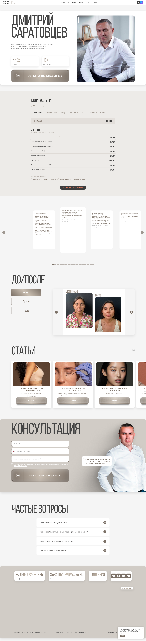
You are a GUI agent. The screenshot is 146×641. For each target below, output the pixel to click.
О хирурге (62, 2)
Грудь (63, 112)
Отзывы (74, 2)
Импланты (74, 112)
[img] (31, 374)
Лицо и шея (37, 112)
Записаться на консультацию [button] (45, 75)
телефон (18, 579)
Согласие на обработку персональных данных (73, 632)
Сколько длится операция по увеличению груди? (31, 390)
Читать (31, 400)
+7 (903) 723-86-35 (29, 575)
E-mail (52, 579)
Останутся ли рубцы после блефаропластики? (73, 390)
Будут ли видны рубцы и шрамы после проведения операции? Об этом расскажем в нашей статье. (72, 394)
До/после (81, 2)
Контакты (94, 2)
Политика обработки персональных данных (30, 632)
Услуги (68, 2)
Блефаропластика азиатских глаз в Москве (114, 390)
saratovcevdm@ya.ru (66, 575)
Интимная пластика (97, 112)
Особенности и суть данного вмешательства (114, 394)
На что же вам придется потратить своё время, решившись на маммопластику (31, 394)
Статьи (87, 2)
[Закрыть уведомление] (142, 628)
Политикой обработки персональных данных (36, 464)
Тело (83, 112)
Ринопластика (51, 112)
